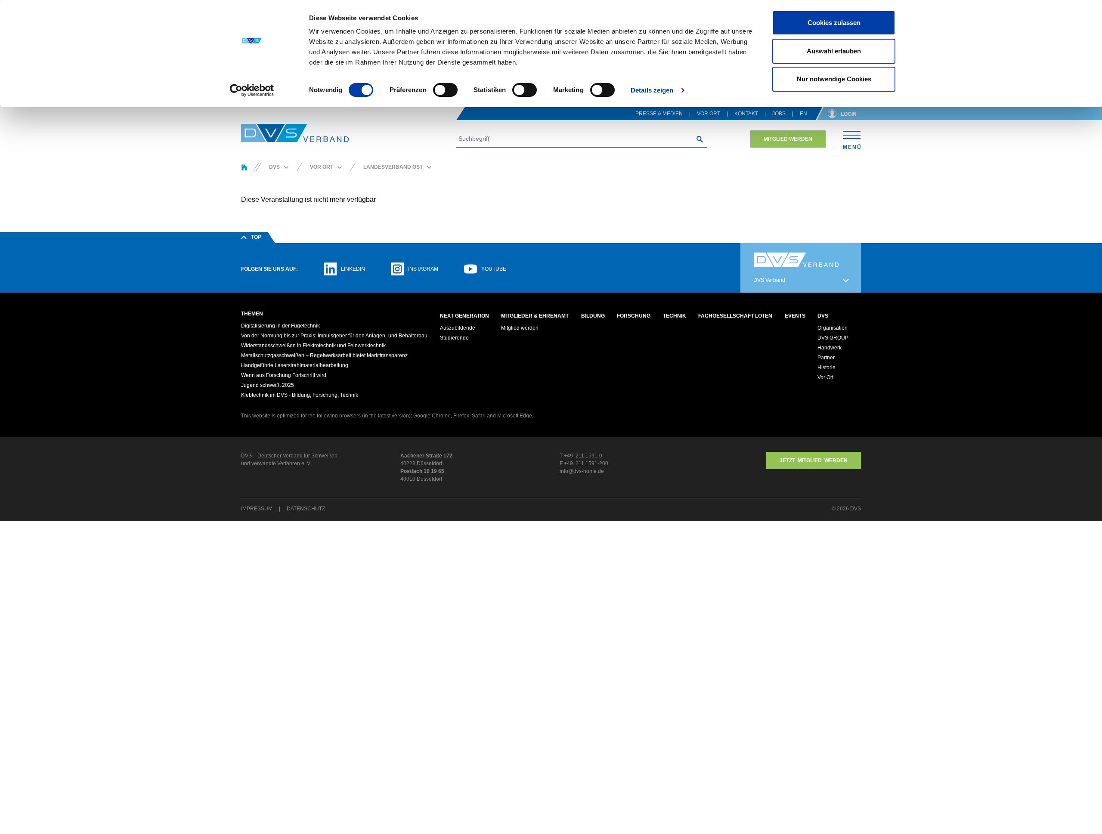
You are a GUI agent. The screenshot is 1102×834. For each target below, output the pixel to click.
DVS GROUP (832, 338)
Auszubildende (457, 328)
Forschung (633, 316)
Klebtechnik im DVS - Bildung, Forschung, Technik (299, 395)
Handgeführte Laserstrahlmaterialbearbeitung (294, 365)
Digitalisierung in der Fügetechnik (280, 326)
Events (795, 316)
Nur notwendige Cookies (834, 79)
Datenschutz (306, 509)
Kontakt (746, 114)
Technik (674, 316)
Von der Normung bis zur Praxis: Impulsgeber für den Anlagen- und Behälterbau (334, 336)
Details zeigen (652, 90)
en (803, 114)
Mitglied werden (788, 139)
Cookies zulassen (834, 22)
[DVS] (244, 167)
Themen (252, 314)
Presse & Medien (659, 114)
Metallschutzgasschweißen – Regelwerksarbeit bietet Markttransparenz (324, 355)
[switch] (445, 90)
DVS (822, 316)
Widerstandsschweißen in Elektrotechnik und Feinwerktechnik (313, 346)
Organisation (832, 328)
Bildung (593, 316)
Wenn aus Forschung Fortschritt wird (283, 375)
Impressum (256, 509)
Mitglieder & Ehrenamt (535, 316)
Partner (826, 358)
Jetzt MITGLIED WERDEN (814, 460)
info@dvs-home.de (582, 471)
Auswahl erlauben (834, 51)
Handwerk (829, 348)
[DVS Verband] (295, 133)
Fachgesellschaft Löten (735, 316)
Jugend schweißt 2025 (267, 385)
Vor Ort (708, 114)
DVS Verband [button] (769, 280)
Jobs (779, 114)
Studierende (454, 338)
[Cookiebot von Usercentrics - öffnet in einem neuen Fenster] (252, 90)
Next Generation (464, 316)
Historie (826, 367)
